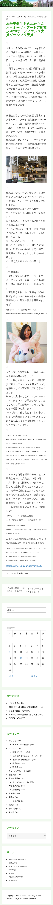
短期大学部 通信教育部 (18, 866)
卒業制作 (16, 763)
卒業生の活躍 (22, 573)
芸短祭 (15, 767)
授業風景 (12, 774)
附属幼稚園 (13, 880)
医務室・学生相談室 (21, 744)
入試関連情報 (14, 778)
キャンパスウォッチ (17, 770)
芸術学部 (12, 870)
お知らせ (12, 740)
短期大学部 (13, 863)
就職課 (11, 804)
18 (21, 658)
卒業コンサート (19, 752)
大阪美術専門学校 (16, 877)
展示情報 (16, 789)
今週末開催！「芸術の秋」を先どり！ (15, 589)
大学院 (11, 873)
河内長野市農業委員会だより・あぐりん (26, 714)
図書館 (11, 797)
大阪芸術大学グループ (17, 859)
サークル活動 (14, 801)
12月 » (34, 676)
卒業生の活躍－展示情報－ (20, 710)
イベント (12, 748)
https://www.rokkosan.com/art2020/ (24, 565)
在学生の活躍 (14, 785)
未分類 (11, 812)
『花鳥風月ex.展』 (17, 703)
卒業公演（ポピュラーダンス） (26, 755)
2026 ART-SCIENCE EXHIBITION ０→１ (26, 707)
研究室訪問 (13, 808)
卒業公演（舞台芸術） (22, 759)
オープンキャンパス (21, 782)
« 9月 (11, 676)
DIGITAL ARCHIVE (17, 718)
